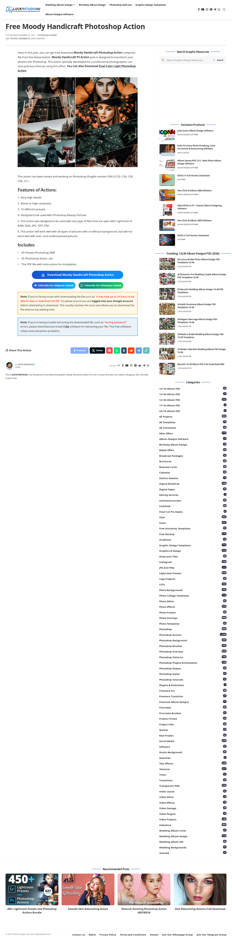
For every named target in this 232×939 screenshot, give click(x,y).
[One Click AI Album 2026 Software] (167, 195)
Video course (192, 791)
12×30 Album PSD (192, 394)
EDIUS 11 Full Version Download (193, 175)
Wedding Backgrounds (192, 847)
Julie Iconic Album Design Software (195, 130)
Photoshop (192, 629)
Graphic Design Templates (192, 545)
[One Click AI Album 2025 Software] (167, 225)
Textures (192, 769)
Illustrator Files (192, 556)
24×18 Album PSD (192, 411)
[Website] (118, 365)
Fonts (192, 523)
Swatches (192, 757)
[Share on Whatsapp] (117, 350)
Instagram (192, 562)
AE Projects (192, 416)
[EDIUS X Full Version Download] (167, 240)
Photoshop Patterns (192, 657)
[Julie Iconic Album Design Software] (167, 135)
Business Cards (192, 467)
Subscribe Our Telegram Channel (56, 285)
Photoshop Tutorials (192, 679)
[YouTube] (202, 9)
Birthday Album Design (192, 444)
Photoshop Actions (47, 35)
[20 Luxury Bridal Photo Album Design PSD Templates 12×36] (167, 264)
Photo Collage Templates (192, 595)
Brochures (192, 461)
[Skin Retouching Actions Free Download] (200, 889)
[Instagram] (207, 9)
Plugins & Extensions (192, 685)
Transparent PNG (192, 785)
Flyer (192, 517)
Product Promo (192, 718)
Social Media (192, 741)
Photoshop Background (192, 640)
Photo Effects (192, 606)
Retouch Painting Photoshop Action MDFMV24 (144, 910)
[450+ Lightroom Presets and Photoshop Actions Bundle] (32, 889)
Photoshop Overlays (192, 651)
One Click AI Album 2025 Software (194, 220)
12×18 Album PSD (192, 388)
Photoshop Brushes (192, 646)
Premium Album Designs (192, 702)
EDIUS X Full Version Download (193, 235)
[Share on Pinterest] (109, 350)
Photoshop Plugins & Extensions (192, 662)
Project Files (192, 724)
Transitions (192, 780)
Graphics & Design (192, 550)
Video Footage (192, 808)
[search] (224, 9)
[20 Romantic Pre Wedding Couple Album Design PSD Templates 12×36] (167, 279)
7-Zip (66, 326)
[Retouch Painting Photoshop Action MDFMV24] (144, 889)
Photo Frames (192, 612)
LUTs (192, 584)
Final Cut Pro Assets (192, 511)
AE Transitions (192, 427)
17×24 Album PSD (192, 405)
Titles (192, 774)
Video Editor (192, 797)
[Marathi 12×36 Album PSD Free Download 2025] (167, 369)
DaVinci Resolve (192, 478)
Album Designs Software (187, 134)
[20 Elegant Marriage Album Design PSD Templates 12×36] (167, 324)
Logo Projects (192, 578)
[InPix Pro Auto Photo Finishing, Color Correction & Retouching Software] (167, 150)
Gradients (192, 539)
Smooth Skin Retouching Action (88, 909)
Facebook (192, 506)
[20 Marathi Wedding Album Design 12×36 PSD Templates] (167, 294)
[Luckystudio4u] (23, 9)
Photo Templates (192, 623)
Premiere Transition (192, 696)
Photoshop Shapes (192, 668)
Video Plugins (192, 813)
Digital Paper (192, 489)
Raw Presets (192, 735)
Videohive (192, 825)
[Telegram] (215, 9)
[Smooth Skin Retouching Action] (88, 889)
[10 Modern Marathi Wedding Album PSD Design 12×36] (167, 354)
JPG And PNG (192, 567)
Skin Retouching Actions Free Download (200, 909)
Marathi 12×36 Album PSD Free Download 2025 (200, 364)
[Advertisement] (192, 94)
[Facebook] (198, 9)
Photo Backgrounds (192, 590)
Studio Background (192, 752)
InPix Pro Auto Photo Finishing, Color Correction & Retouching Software (196, 147)
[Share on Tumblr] (124, 350)
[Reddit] (139, 365)
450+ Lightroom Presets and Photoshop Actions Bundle (32, 910)
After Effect (192, 433)
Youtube (192, 853)
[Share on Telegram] (139, 350)
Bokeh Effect (192, 450)
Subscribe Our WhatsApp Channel (103, 285)
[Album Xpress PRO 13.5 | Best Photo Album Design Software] (167, 165)
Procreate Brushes (192, 713)
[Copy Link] (146, 350)
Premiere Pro (192, 690)
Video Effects (192, 802)
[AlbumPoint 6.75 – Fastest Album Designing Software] (167, 210)
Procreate (192, 707)
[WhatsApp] (219, 9)
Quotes (192, 729)
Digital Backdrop (192, 483)
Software (181, 179)
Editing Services (192, 494)
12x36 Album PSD (184, 266)
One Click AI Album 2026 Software (194, 190)
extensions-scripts (192, 500)
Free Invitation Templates (192, 528)
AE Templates (192, 422)
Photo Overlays (192, 618)
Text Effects (192, 763)
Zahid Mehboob (25, 364)
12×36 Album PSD (192, 399)
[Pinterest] (211, 9)
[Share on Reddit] (131, 350)
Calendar (192, 472)
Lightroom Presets (192, 573)
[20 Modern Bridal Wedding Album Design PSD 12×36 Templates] (167, 339)
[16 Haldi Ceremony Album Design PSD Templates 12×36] (167, 309)
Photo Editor (183, 153)
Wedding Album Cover (192, 830)
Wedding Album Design (192, 836)
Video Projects (192, 819)
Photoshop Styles (192, 673)
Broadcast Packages (192, 455)
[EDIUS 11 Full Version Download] (167, 180)
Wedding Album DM (192, 841)
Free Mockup (192, 534)
